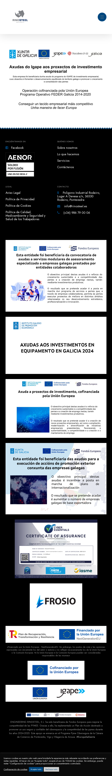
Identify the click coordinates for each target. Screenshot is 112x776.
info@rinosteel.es (75, 206)
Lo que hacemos (68, 154)
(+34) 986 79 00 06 (76, 212)
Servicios (63, 160)
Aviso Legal (13, 193)
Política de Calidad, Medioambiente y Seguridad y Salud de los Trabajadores (25, 215)
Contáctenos (65, 167)
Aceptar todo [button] (36, 769)
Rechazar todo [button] (51, 769)
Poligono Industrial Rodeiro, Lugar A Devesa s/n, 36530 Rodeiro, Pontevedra (78, 196)
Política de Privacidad (20, 199)
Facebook (17, 148)
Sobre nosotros (67, 148)
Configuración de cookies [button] (15, 769)
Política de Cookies (18, 205)
